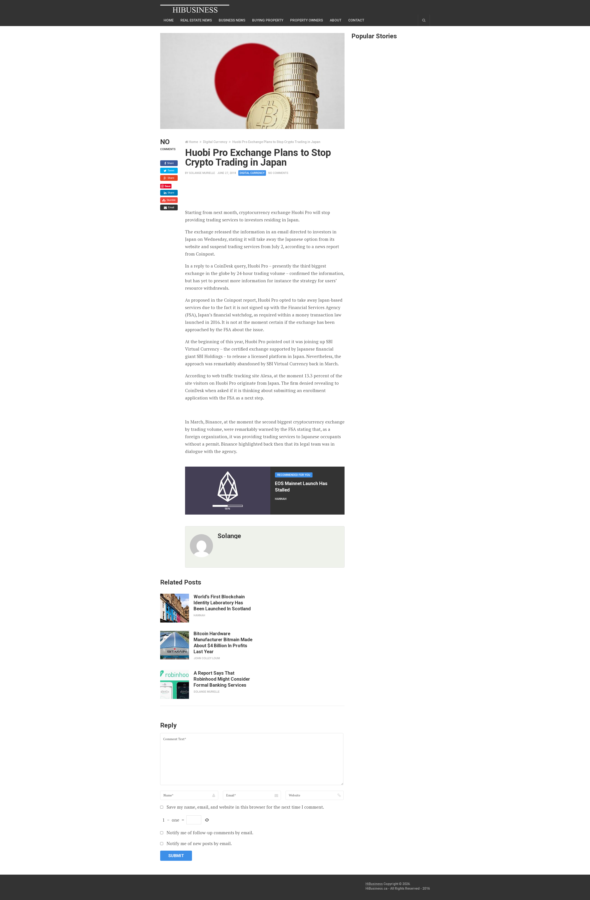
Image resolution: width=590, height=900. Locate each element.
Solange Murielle (202, 173)
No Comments (278, 173)
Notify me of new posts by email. (199, 843)
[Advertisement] (269, 194)
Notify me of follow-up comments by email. (210, 832)
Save (168, 186)
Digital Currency (215, 142)
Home (169, 20)
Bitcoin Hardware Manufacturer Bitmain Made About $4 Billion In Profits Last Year (223, 642)
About (335, 20)
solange (229, 536)
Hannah (280, 499)
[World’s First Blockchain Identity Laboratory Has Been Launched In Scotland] (174, 608)
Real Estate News (196, 20)
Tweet (170, 170)
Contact (356, 20)
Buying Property (267, 20)
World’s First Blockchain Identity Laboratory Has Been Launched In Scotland (222, 602)
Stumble (171, 200)
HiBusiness (374, 884)
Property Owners (306, 20)
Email (170, 207)
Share (170, 163)
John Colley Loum (207, 658)
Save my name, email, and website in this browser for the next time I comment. (245, 807)
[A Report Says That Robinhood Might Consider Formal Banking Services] (174, 684)
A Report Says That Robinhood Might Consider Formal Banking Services (222, 679)
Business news (232, 20)
